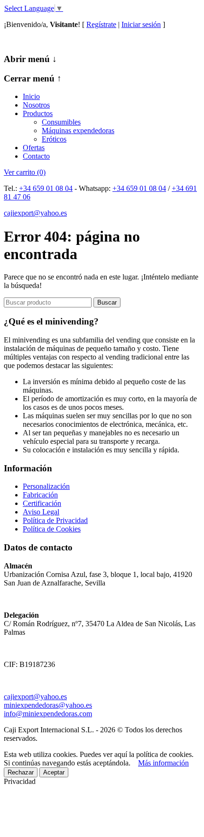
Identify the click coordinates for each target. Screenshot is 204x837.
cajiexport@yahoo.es (35, 213)
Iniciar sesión (141, 24)
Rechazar (21, 772)
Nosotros (36, 105)
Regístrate (101, 24)
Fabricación (40, 495)
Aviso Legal (41, 512)
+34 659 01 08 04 (46, 188)
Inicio (31, 96)
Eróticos (54, 139)
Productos (38, 113)
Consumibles (61, 122)
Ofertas (34, 148)
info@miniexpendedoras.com (48, 714)
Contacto (36, 156)
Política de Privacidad (55, 520)
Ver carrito (25, 172)
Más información (163, 763)
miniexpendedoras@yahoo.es (48, 705)
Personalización (46, 486)
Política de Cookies (52, 529)
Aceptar (54, 772)
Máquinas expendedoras (78, 130)
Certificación (42, 503)
